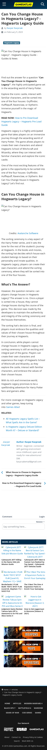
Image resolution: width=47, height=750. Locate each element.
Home (7, 703)
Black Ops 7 (9, 708)
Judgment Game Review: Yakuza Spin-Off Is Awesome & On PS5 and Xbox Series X (12, 612)
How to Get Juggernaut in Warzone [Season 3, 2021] (34, 611)
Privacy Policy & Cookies (33, 737)
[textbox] (23, 527)
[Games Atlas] (23, 4)
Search (17, 741)
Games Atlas (12, 406)
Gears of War (12, 713)
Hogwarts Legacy (11, 43)
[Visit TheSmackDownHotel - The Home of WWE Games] (8, 729)
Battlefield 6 (24, 708)
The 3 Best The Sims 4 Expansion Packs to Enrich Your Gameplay (33, 586)
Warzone (38, 708)
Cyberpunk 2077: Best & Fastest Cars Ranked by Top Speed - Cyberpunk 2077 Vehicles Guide (34, 563)
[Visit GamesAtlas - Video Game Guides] (36, 729)
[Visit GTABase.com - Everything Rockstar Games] (21, 729)
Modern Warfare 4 (33, 703)
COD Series (27, 713)
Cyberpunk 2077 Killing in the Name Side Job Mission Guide (11, 562)
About (6, 737)
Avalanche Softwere (28, 233)
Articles (17, 703)
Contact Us (16, 737)
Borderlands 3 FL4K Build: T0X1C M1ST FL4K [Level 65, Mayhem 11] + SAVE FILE (12, 587)
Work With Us (27, 741)
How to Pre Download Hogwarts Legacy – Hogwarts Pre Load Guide (21, 121)
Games (38, 713)
